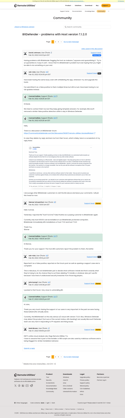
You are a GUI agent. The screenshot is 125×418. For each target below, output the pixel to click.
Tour (47, 377)
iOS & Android (67, 386)
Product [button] (68, 5)
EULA (81, 394)
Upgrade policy (85, 377)
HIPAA (82, 392)
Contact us (80, 409)
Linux (64, 383)
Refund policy (84, 386)
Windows (66, 377)
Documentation (77, 11)
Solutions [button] (78, 5)
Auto (42, 403)
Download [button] (88, 5)
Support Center (64, 11)
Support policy (85, 383)
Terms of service (70, 409)
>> (108, 11)
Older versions (68, 389)
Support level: (96, 53)
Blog (42, 409)
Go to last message (71, 42)
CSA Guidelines (85, 389)
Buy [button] (97, 5)
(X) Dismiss (121, 1)
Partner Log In (101, 380)
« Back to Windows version (24, 27)
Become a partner (103, 377)
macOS (65, 380)
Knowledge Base (90, 11)
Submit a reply (29, 348)
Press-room (49, 409)
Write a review (59, 409)
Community (101, 11)
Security (49, 380)
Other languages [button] (21, 403)
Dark (53, 403)
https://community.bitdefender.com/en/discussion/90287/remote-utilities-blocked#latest (58, 133)
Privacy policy (84, 380)
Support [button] (105, 5)
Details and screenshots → (77, 1)
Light (48, 403)
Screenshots (50, 383)
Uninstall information (70, 392)
